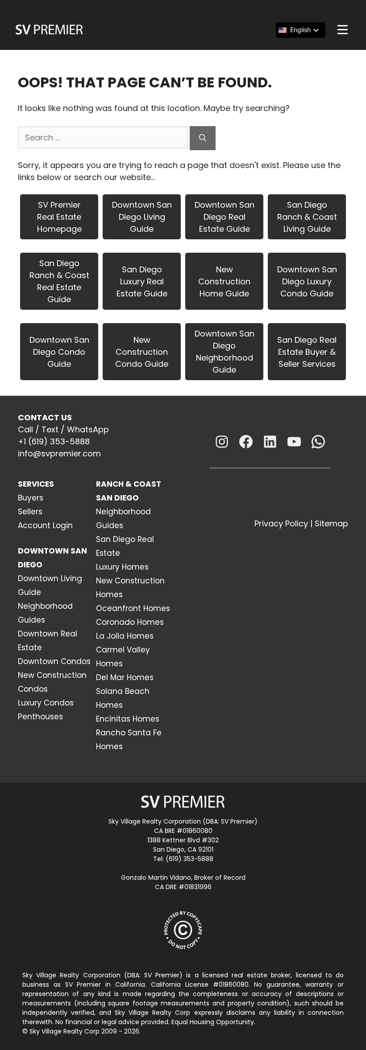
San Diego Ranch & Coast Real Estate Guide (59, 281)
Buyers (30, 497)
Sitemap (331, 523)
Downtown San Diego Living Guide (142, 216)
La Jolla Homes (125, 636)
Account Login (45, 525)
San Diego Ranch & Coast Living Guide (307, 216)
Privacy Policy (281, 523)
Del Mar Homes (125, 677)
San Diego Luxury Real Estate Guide (141, 281)
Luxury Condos (46, 702)
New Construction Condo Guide (141, 351)
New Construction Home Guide (224, 281)
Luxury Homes (122, 567)
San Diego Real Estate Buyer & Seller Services (307, 351)
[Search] (203, 138)
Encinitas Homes (127, 719)
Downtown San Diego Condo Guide (59, 351)
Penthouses (40, 716)
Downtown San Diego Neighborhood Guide (224, 351)
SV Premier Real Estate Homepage (59, 216)
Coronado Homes (130, 622)
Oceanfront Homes (133, 608)
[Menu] (343, 30)
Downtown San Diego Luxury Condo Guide (307, 281)
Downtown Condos (54, 661)
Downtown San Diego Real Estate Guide (224, 216)
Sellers (30, 511)
